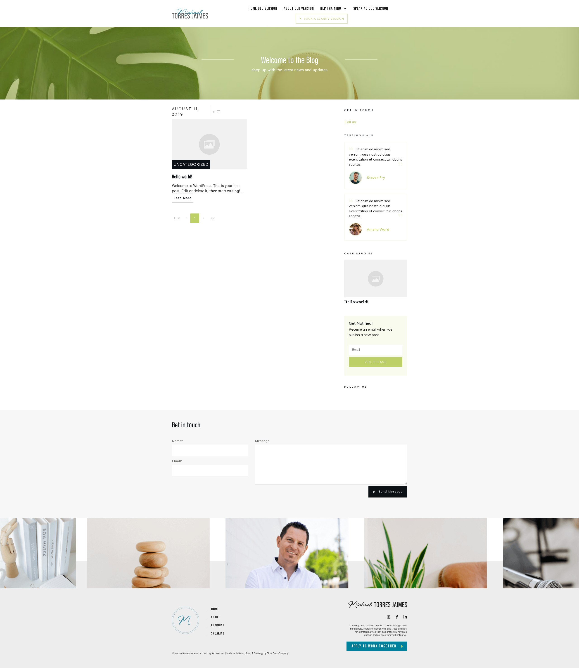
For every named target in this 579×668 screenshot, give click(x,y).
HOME (215, 609)
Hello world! (375, 284)
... (242, 191)
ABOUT (215, 617)
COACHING (217, 625)
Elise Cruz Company (277, 653)
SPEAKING (217, 633)
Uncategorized (191, 164)
